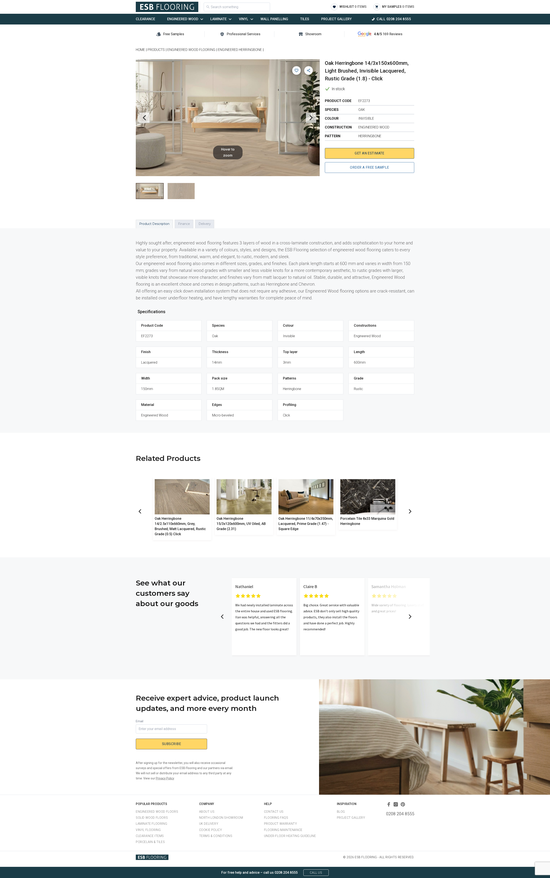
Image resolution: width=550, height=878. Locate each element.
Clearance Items (150, 836)
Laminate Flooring (151, 823)
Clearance (145, 19)
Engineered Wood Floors (157, 811)
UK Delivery (208, 823)
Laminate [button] (218, 19)
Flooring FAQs (276, 817)
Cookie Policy (210, 830)
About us (207, 811)
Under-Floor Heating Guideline (290, 836)
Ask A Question (523, 866)
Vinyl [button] (243, 19)
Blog (341, 811)
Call (394, 19)
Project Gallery (336, 19)
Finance (184, 224)
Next (311, 118)
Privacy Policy (165, 778)
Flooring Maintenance (283, 830)
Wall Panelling (274, 19)
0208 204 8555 (400, 813)
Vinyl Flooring (148, 830)
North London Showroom (221, 817)
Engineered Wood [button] (182, 19)
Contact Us (274, 811)
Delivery (205, 224)
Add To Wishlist (296, 70)
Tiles (304, 19)
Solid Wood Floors (152, 817)
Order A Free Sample (369, 167)
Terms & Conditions (215, 836)
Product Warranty (280, 823)
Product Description (154, 224)
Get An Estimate (369, 153)
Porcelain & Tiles (150, 842)
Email (139, 721)
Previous (144, 118)
